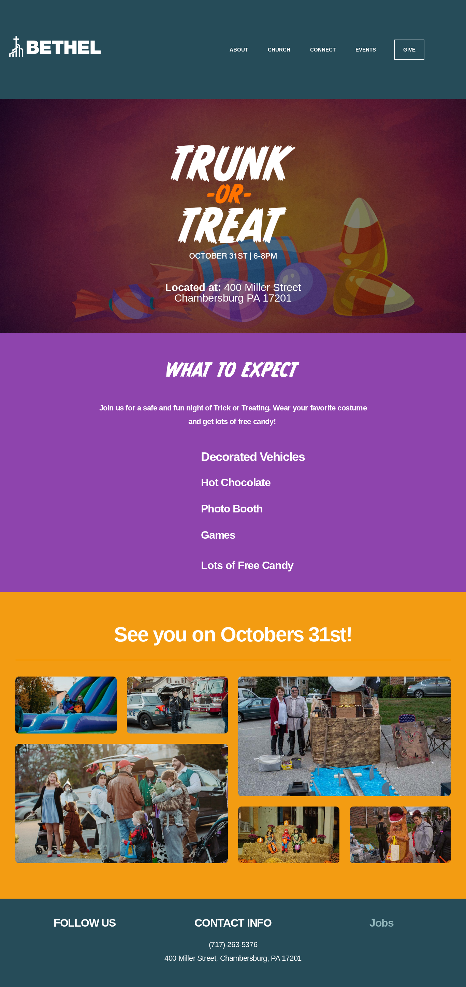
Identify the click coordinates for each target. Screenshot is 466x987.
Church (280, 50)
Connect (323, 50)
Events (365, 50)
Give (409, 50)
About (239, 50)
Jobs (381, 923)
